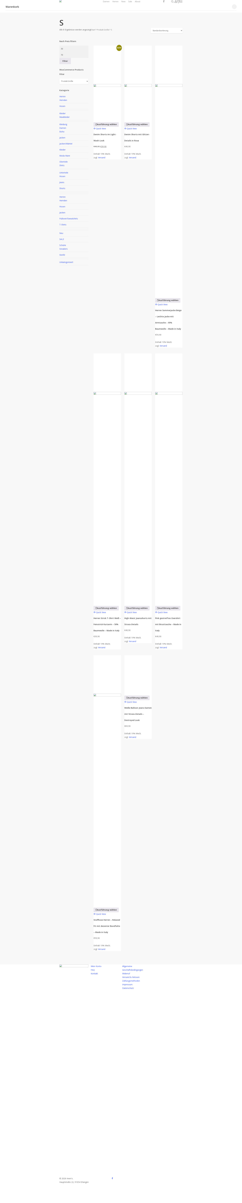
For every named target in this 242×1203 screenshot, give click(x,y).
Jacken (62, 137)
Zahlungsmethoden (131, 980)
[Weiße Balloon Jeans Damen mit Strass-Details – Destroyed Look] (138, 673)
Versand (101, 157)
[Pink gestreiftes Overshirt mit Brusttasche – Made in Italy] (168, 478)
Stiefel (62, 255)
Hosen (62, 106)
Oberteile (63, 161)
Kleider (62, 113)
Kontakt (94, 973)
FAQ (93, 970)
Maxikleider (64, 117)
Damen (62, 128)
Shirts (61, 165)
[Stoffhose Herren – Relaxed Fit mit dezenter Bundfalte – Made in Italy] (107, 779)
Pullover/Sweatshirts (68, 218)
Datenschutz (128, 988)
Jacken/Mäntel (65, 143)
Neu (61, 233)
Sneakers (63, 248)
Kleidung (63, 124)
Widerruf (126, 973)
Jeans (61, 182)
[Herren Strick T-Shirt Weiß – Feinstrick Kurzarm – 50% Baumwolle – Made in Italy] (107, 478)
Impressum (127, 984)
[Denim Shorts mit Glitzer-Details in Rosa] (138, 82)
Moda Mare (64, 155)
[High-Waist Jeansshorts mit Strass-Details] (138, 478)
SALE (61, 239)
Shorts (62, 188)
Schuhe (62, 245)
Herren (62, 96)
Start (93, 29)
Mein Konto (96, 966)
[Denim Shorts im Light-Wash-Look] (107, 82)
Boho (61, 131)
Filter (65, 61)
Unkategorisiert (66, 262)
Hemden (63, 100)
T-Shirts (62, 224)
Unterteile (63, 172)
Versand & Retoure (130, 977)
